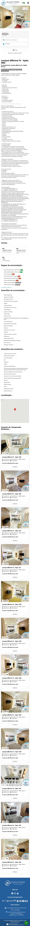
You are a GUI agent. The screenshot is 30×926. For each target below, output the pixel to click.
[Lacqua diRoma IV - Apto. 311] (15, 554)
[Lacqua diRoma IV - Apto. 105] (15, 849)
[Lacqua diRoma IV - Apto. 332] (15, 702)
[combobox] (16, 44)
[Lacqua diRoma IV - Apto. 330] (15, 628)
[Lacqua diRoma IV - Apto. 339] (15, 738)
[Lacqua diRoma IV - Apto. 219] (15, 481)
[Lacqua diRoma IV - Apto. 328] (15, 591)
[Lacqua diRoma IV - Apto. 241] (15, 517)
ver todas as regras (6, 287)
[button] (3, 26)
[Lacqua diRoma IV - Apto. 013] (15, 812)
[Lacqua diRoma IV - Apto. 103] (15, 775)
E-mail (15, 50)
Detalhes (15, 466)
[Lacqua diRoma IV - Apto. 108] (15, 444)
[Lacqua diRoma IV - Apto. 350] (15, 665)
